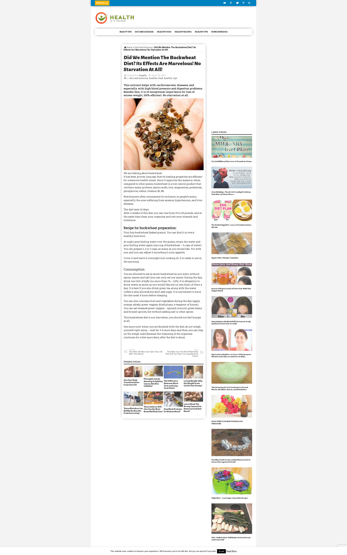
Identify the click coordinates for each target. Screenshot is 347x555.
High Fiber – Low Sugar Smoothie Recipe (229, 498)
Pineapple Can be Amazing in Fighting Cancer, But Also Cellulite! (153, 382)
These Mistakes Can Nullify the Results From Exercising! (133, 410)
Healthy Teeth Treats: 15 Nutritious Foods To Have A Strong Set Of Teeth (230, 461)
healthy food (164, 32)
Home (129, 47)
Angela (143, 75)
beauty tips (126, 32)
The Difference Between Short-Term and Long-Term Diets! (171, 384)
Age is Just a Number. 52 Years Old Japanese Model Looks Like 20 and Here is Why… (231, 355)
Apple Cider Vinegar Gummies (224, 258)
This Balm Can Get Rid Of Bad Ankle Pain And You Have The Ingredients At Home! (182, 353)
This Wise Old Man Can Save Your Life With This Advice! (145, 352)
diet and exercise (144, 32)
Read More (231, 551)
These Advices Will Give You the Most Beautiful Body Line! (153, 409)
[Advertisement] (231, 86)
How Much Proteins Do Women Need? (173, 410)
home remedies (219, 32)
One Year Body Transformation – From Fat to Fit (132, 382)
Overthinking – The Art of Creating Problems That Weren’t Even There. (231, 193)
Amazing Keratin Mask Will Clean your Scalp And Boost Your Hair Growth (231, 323)
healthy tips (201, 32)
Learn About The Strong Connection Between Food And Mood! (192, 407)
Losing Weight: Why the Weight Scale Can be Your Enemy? (193, 383)
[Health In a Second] (115, 18)
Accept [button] (221, 551)
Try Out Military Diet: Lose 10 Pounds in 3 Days (231, 161)
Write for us (102, 3)
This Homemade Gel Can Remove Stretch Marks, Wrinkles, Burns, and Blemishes (229, 388)
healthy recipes (183, 32)
